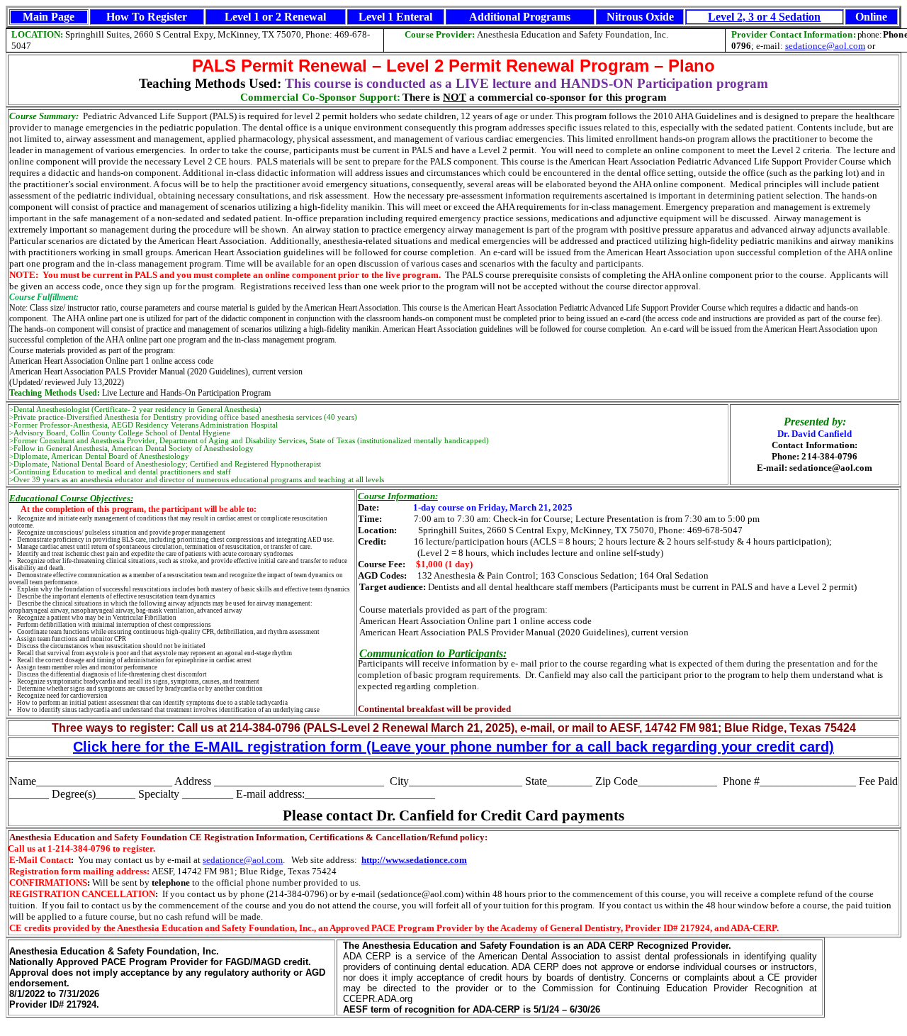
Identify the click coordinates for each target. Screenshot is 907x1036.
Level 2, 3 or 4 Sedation (764, 17)
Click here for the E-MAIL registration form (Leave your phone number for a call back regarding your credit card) (453, 746)
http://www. (383, 859)
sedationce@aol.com (825, 45)
